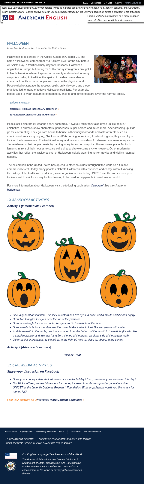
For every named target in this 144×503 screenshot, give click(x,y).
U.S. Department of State (19, 439)
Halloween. (14, 189)
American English (45, 20)
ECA (85, 2)
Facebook (43, 399)
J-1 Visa (108, 2)
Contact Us (76, 432)
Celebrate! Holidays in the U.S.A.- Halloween (33, 109)
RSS (131, 440)
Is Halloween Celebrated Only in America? (32, 114)
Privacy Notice (11, 432)
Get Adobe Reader (92, 432)
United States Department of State (24, 2)
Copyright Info (26, 432)
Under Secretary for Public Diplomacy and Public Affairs (38, 443)
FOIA (61, 432)
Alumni (118, 2)
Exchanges (96, 2)
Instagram (137, 440)
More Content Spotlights (66, 399)
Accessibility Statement (46, 432)
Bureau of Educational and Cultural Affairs (65, 439)
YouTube (125, 440)
